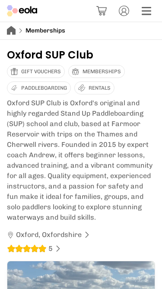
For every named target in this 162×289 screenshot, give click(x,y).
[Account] (124, 10)
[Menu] (146, 10)
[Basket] (101, 10)
